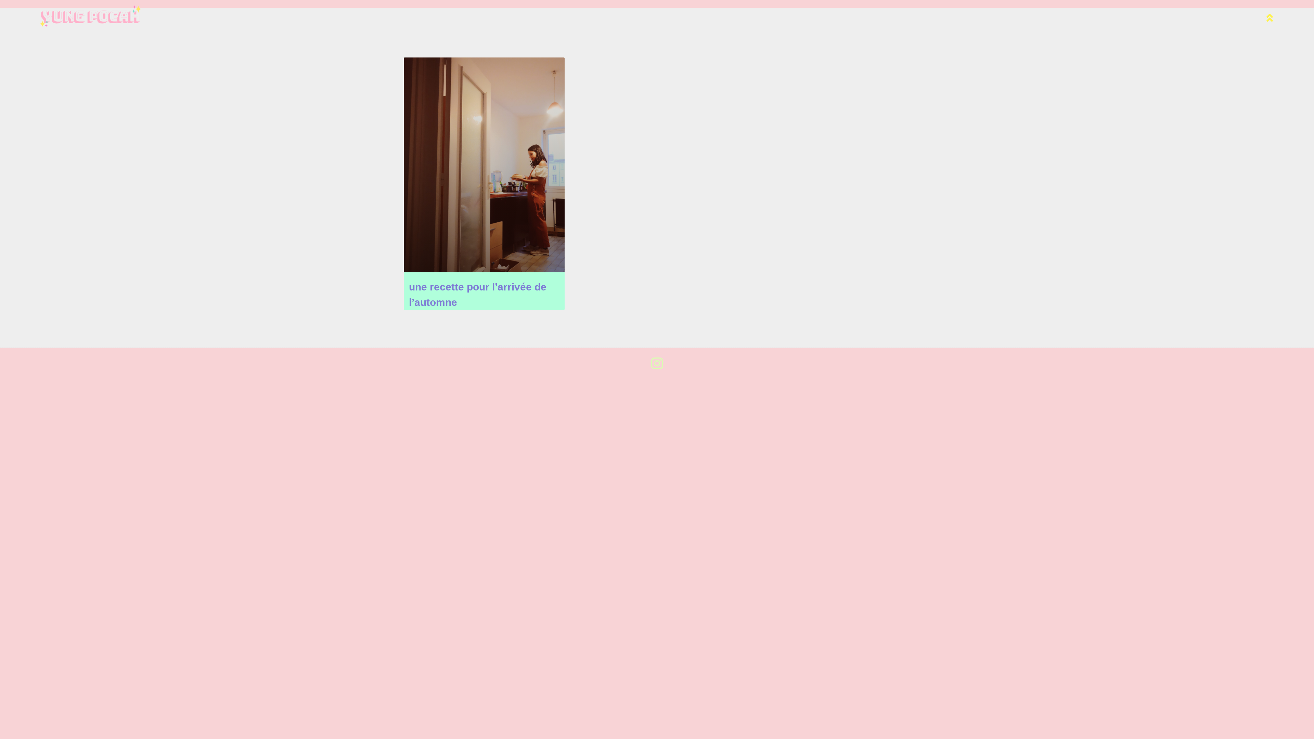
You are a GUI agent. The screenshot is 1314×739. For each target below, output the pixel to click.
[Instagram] (657, 363)
